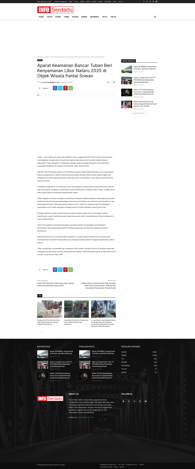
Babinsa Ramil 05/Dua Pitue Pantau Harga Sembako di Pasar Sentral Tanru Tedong (145, 104)
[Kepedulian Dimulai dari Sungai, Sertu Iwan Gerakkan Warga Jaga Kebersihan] (76, 309)
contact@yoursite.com (85, 417)
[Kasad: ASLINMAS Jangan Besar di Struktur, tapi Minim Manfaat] (126, 69)
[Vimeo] (153, 1)
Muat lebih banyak (139, 113)
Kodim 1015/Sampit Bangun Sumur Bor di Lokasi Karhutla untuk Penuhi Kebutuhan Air (144, 92)
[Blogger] (123, 401)
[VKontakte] (145, 401)
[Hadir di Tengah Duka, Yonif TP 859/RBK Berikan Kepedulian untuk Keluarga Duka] (126, 80)
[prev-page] (38, 331)
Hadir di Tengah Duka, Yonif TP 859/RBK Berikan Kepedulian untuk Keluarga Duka (145, 80)
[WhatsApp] (70, 88)
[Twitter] (150, 1)
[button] (155, 17)
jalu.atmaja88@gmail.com (50, 82)
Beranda (40, 57)
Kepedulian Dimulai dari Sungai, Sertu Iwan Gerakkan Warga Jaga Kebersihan (76, 322)
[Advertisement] (97, 36)
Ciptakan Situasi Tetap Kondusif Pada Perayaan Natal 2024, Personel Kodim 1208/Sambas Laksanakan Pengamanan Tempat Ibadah (98, 285)
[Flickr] (134, 401)
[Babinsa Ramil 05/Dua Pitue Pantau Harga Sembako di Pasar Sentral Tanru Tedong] (126, 104)
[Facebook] (144, 1)
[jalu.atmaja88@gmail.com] (38, 82)
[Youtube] (156, 1)
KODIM (46, 57)
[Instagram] (147, 1)
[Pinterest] (65, 88)
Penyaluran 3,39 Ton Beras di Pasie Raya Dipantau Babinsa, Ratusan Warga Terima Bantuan (48, 322)
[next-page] (42, 331)
